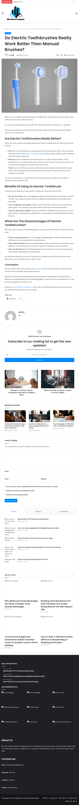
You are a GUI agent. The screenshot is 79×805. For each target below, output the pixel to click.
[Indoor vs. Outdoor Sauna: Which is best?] (39, 728)
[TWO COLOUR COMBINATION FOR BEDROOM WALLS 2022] (10, 531)
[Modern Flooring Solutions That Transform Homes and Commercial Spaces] (65, 728)
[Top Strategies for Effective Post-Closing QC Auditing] (63, 416)
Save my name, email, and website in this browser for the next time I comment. (32, 486)
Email (7, 479)
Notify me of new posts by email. (17, 495)
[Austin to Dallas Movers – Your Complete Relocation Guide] (39, 416)
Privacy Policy (72, 798)
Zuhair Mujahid (12, 787)
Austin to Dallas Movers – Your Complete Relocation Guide (39, 426)
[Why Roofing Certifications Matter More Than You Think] (14, 728)
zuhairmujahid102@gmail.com (15, 765)
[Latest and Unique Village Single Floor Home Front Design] (10, 551)
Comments (64, 511)
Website (43, 479)
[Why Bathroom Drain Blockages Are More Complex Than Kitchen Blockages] (21, 589)
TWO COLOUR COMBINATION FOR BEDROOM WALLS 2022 (38, 528)
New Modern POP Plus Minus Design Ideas (33, 519)
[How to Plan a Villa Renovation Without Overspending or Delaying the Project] (57, 625)
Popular (14, 511)
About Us (46, 798)
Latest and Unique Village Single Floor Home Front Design (39, 547)
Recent (38, 511)
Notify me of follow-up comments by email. (20, 490)
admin (10, 55)
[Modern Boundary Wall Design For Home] (10, 562)
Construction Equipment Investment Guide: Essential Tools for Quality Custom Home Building (21, 641)
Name (7, 471)
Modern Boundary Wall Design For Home (33, 559)
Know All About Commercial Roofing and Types (35, 538)
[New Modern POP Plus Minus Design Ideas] (10, 522)
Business (14, 29)
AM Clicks (12, 772)
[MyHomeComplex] (16, 13)
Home (8, 29)
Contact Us (53, 798)
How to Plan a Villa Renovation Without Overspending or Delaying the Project (57, 639)
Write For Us (63, 798)
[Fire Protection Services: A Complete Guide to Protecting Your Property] (65, 713)
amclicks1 (12, 780)
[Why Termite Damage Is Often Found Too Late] (14, 698)
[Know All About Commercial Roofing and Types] (10, 541)
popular (38, 269)
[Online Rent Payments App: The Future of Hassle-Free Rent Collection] (15, 416)
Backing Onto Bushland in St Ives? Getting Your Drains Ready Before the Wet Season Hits (42, 2)
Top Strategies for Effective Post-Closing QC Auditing (63, 425)
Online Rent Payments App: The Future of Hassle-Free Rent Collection (15, 426)
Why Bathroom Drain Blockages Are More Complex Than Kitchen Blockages (21, 603)
